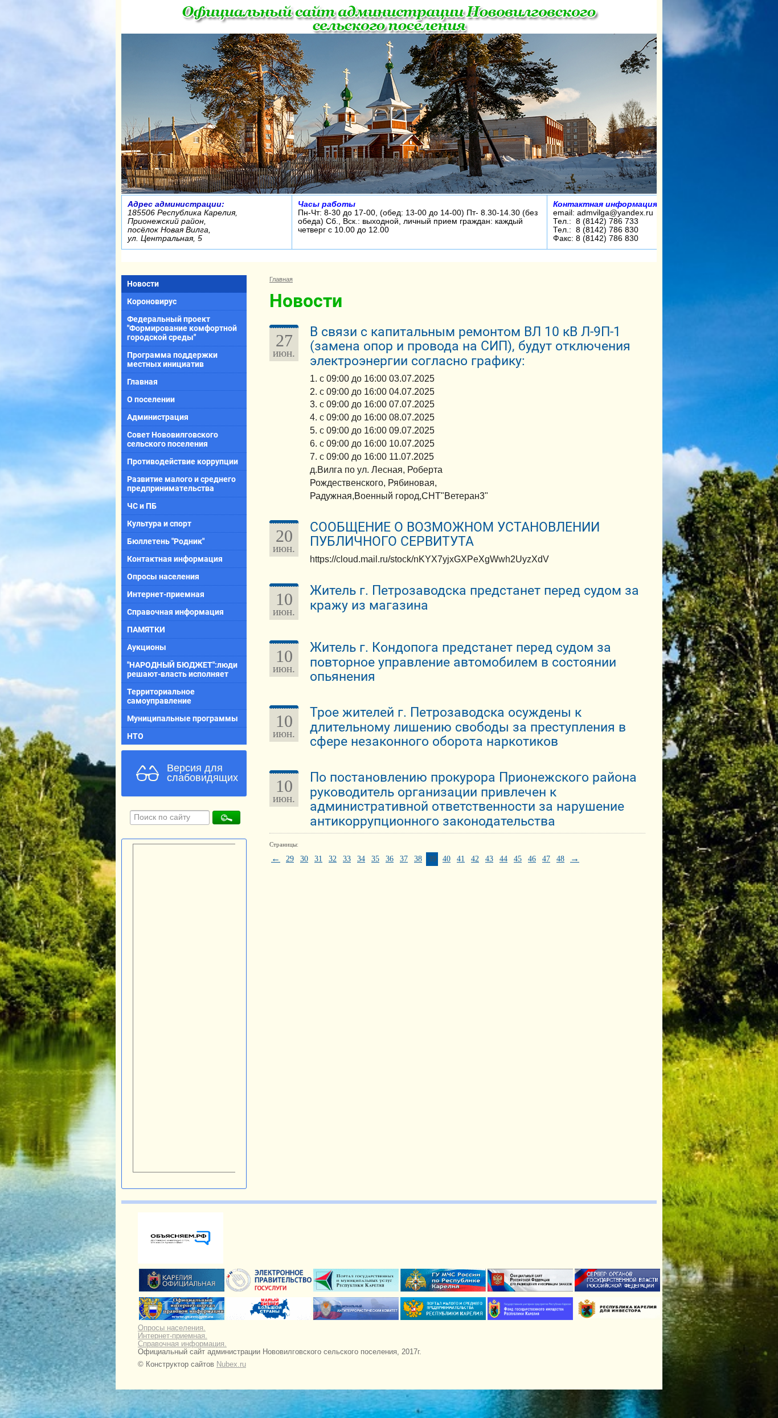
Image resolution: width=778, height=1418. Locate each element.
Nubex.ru (231, 1364)
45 (518, 859)
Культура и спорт (159, 523)
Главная (142, 381)
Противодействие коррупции (182, 461)
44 (503, 859)
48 (560, 859)
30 (304, 859)
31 (318, 859)
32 (333, 859)
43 (489, 859)
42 (475, 859)
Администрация (158, 417)
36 (390, 859)
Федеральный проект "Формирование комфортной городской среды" (182, 328)
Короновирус (152, 301)
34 (361, 859)
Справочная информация (175, 611)
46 (532, 859)
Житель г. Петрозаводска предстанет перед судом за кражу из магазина (474, 598)
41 (461, 859)
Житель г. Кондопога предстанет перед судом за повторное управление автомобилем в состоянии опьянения (463, 662)
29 (290, 859)
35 (375, 859)
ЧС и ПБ (142, 505)
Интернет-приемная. (172, 1336)
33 (347, 859)
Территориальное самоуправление (161, 696)
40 (447, 859)
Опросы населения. (172, 1328)
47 (546, 859)
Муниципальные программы (182, 718)
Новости (143, 283)
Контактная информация (175, 558)
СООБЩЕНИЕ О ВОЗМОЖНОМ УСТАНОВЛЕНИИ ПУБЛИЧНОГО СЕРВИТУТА (455, 535)
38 (418, 859)
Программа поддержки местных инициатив (172, 359)
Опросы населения (163, 576)
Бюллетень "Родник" (165, 541)
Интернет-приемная (165, 594)
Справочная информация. (182, 1344)
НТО (135, 736)
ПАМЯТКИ (146, 629)
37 (404, 859)
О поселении (151, 399)
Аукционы (146, 647)
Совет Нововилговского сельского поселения (172, 439)
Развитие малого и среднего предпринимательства (181, 484)
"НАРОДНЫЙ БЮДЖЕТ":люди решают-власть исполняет (182, 669)
